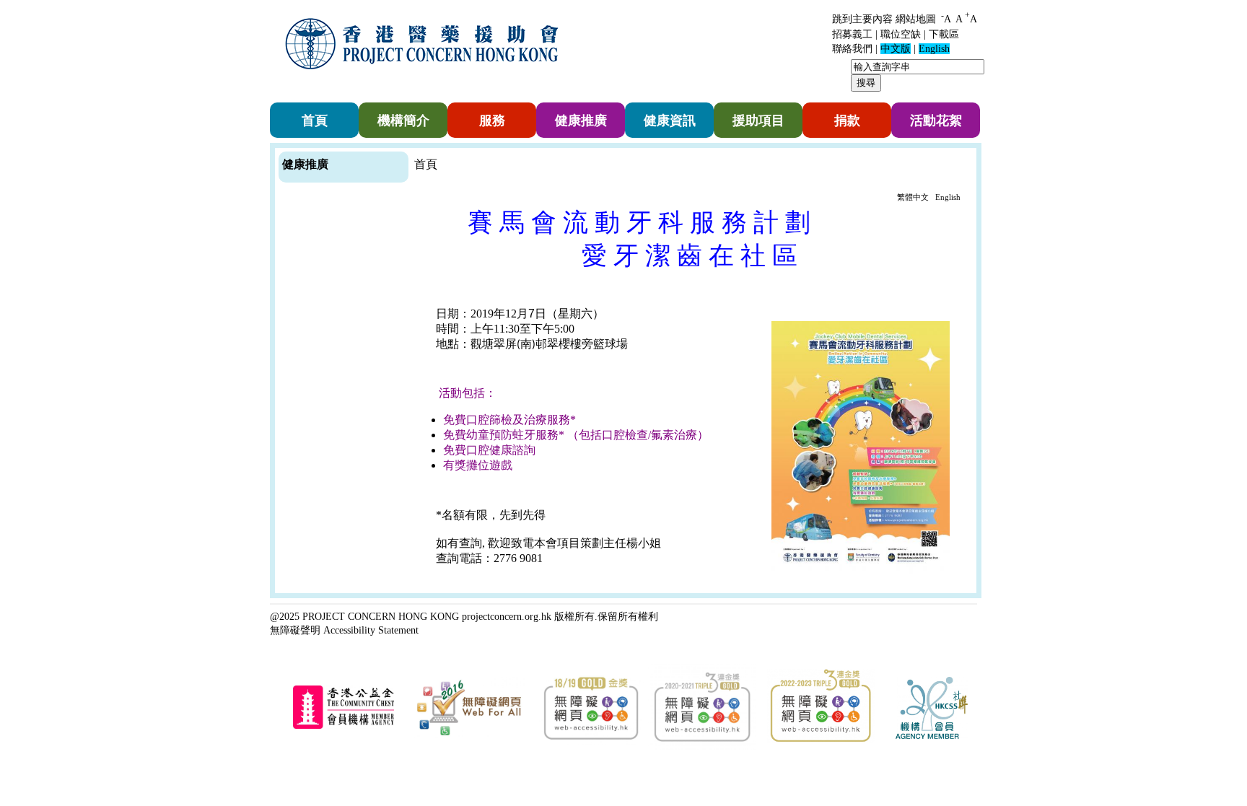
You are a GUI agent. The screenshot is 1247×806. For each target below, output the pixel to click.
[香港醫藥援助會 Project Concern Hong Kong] (425, 78)
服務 (492, 120)
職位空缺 (900, 34)
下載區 (944, 34)
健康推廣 (581, 120)
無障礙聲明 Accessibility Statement (344, 630)
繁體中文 (913, 197)
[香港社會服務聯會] (931, 736)
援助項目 (758, 120)
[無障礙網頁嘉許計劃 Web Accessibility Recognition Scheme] (469, 736)
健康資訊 (670, 120)
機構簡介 (403, 120)
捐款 (847, 120)
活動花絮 (936, 120)
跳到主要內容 (862, 19)
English (948, 197)
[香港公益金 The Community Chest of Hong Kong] (343, 726)
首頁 (315, 120)
